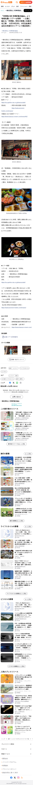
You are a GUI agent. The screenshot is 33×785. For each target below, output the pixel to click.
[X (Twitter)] (13, 383)
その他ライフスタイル (7, 379)
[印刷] (20, 383)
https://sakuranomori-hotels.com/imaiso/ (13, 307)
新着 (2, 6)
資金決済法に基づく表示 (9, 772)
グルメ (13, 6)
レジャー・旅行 (13, 375)
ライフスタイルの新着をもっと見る (16, 593)
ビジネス (3, 371)
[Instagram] (18, 778)
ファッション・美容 (25, 6)
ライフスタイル (24, 368)
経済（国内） (19, 379)
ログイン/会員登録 (26, 2)
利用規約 (4, 765)
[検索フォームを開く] (17, 2)
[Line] (17, 383)
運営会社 (4, 758)
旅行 (17, 6)
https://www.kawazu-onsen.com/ (22, 327)
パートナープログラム (8, 762)
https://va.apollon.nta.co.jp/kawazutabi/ (13, 102)
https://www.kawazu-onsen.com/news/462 (14, 116)
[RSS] (22, 778)
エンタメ (7, 6)
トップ (3, 739)
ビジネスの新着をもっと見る (17, 666)
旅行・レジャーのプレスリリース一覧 (18, 739)
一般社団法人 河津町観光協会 (9, 30)
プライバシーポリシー (8, 769)
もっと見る (28, 453)
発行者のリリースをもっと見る (16, 444)
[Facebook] (10, 383)
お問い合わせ (16, 397)
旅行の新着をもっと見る (16, 520)
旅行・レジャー (13, 368)
